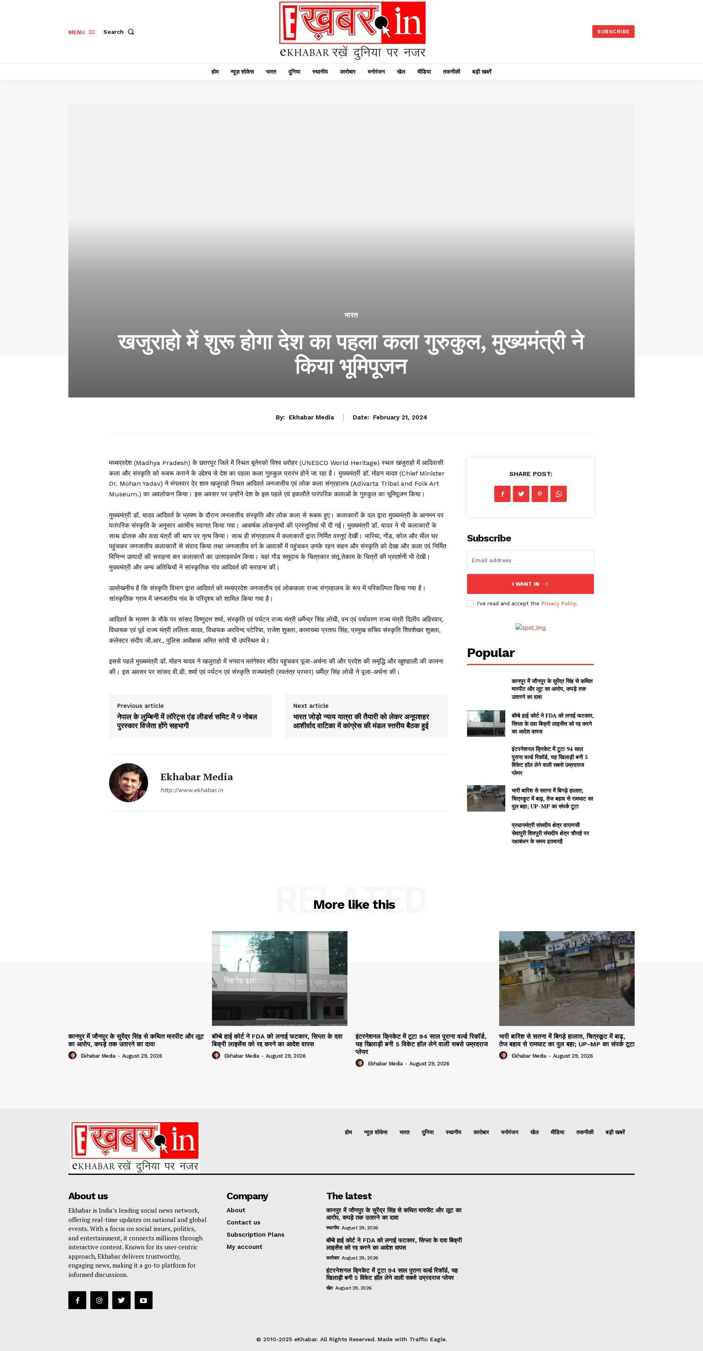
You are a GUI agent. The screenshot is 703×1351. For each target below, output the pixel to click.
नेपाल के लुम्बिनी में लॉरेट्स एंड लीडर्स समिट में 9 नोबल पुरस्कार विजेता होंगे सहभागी (187, 721)
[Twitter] (521, 494)
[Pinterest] (540, 494)
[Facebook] (502, 494)
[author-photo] (73, 1055)
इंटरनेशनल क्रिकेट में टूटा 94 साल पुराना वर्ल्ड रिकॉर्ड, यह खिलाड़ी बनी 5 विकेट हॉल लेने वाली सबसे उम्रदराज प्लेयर (550, 761)
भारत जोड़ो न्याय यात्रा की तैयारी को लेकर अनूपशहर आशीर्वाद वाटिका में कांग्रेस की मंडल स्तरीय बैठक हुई (361, 721)
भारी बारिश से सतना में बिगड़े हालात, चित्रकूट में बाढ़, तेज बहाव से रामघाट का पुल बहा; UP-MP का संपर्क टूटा (552, 798)
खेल (329, 1288)
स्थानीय (332, 1228)
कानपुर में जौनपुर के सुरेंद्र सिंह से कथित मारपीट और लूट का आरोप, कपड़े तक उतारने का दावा (552, 689)
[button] (120, 31)
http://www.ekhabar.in (191, 790)
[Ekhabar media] (128, 782)
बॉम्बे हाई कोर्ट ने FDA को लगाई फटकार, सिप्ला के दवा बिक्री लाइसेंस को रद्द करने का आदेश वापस (553, 723)
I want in (525, 584)
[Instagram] (99, 1300)
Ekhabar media (311, 417)
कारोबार (332, 1258)
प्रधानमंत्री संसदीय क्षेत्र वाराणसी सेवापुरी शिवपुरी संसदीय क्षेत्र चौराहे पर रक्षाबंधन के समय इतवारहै (550, 833)
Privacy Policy (558, 603)
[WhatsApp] (558, 494)
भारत (351, 315)
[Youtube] (144, 1300)
